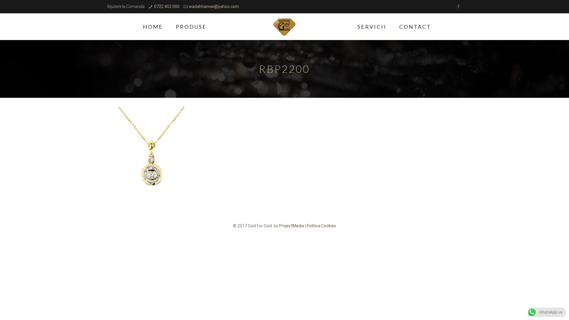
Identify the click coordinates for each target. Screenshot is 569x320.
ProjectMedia (291, 225)
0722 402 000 (167, 6)
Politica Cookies (321, 225)
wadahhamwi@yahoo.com (214, 6)
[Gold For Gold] (284, 26)
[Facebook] (458, 6)
